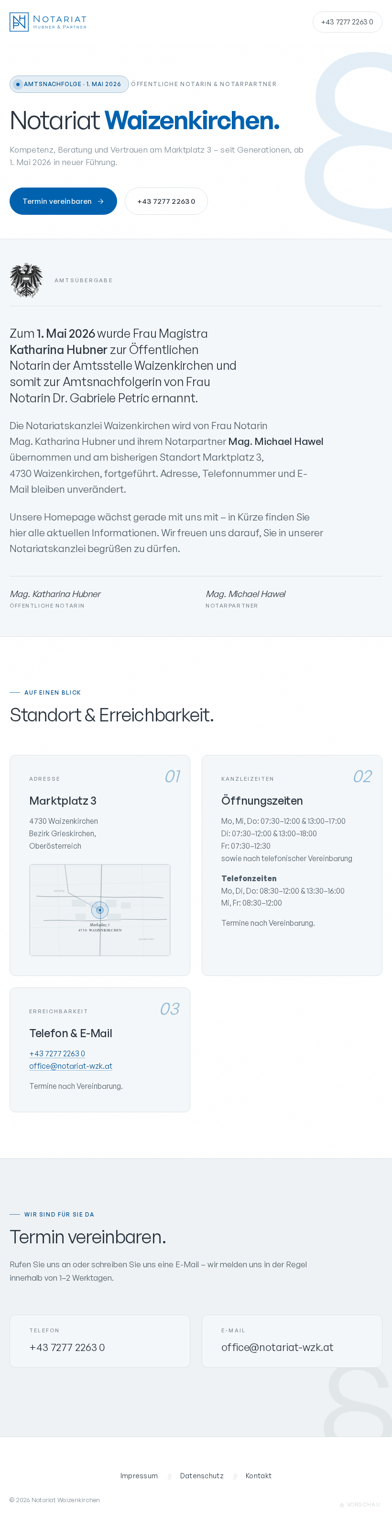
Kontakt (259, 1476)
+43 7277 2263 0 (347, 21)
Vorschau (364, 1504)
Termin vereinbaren (57, 201)
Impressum (139, 1476)
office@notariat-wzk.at (70, 1066)
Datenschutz (202, 1476)
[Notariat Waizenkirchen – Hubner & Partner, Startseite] (48, 22)
